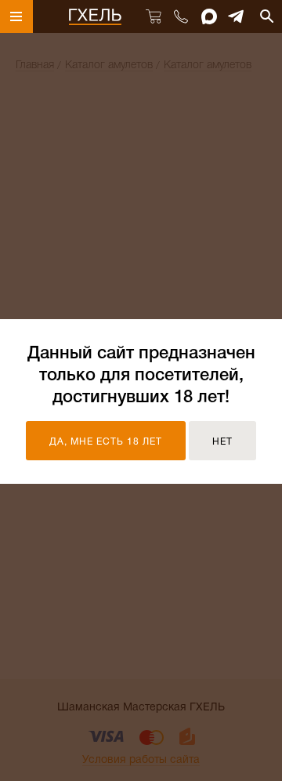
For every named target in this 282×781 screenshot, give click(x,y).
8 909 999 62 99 (180, 16)
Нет (222, 442)
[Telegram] (236, 16)
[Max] (209, 16)
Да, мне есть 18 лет (105, 442)
